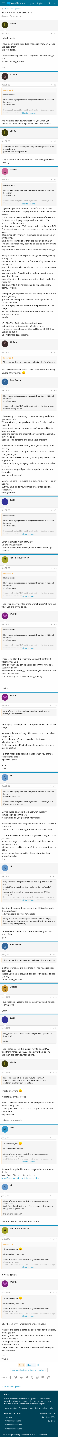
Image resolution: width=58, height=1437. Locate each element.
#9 (55, 624)
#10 (54, 705)
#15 (54, 1028)
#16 (54, 1072)
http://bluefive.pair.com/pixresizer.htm (20, 1178)
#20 (54, 1292)
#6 (55, 390)
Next (29, 1365)
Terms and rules (26, 1408)
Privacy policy (41, 1408)
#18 (54, 1195)
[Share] (51, 33)
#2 (55, 85)
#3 (55, 141)
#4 (55, 180)
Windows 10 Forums (13, 1424)
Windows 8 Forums (13, 1421)
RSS (53, 1421)
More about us (11, 1408)
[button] (3, 3)
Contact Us (50, 1417)
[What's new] (49, 3)
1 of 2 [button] (21, 1365)
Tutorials (8, 1417)
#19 (54, 1239)
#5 (55, 352)
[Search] (54, 3)
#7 (55, 510)
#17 (54, 1137)
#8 (55, 568)
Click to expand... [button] (29, 113)
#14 (54, 997)
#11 (54, 786)
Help (51, 1408)
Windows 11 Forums (13, 1428)
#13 (54, 955)
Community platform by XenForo (24, 1435)
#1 (55, 33)
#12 (54, 876)
